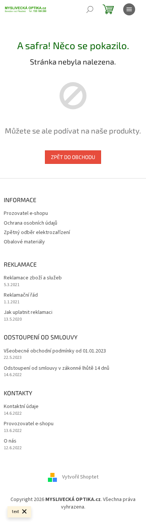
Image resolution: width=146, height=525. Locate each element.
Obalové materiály (24, 242)
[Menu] (129, 9)
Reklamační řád (21, 295)
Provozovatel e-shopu (29, 424)
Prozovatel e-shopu (26, 213)
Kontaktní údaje (21, 406)
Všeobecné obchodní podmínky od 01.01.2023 (55, 351)
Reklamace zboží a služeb (33, 278)
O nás (10, 441)
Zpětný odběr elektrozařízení (37, 232)
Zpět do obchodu (73, 157)
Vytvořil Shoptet (80, 477)
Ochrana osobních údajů (30, 223)
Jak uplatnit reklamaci (28, 312)
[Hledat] (89, 9)
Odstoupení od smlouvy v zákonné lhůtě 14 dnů (56, 368)
